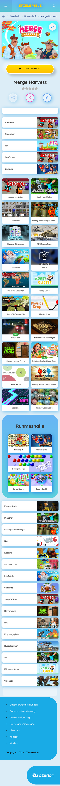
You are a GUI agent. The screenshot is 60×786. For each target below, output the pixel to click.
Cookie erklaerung (20, 717)
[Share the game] (13, 97)
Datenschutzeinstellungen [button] (24, 704)
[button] (54, 6)
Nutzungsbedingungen (22, 723)
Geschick (15, 16)
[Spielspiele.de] (3, 16)
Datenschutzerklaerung (23, 711)
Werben (14, 743)
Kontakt (14, 736)
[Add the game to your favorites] (52, 27)
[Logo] (30, 6)
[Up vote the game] (47, 97)
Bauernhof (30, 16)
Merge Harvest (48, 16)
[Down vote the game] (30, 97)
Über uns (15, 730)
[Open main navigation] (6, 6)
